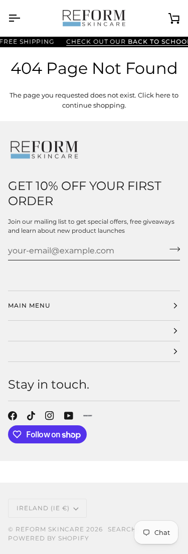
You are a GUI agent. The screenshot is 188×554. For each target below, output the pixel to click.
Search (122, 529)
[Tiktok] (31, 415)
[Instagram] (49, 415)
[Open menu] (23, 18)
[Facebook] (12, 415)
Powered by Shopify (48, 538)
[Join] (171, 249)
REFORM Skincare (50, 529)
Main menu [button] (29, 305)
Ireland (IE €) (43, 508)
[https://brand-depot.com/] (87, 415)
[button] (94, 331)
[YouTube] (68, 415)
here (162, 95)
